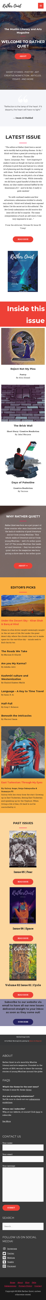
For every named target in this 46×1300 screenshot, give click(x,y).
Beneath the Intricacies (16, 715)
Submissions (10, 1286)
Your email (7, 1154)
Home (12, 1282)
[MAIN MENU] (41, 6)
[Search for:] (23, 1226)
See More (6, 1121)
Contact (38, 1286)
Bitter (28, 1090)
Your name (7, 1143)
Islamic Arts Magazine (35, 1041)
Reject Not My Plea (23, 368)
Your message (8, 1166)
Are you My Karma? (13, 663)
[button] (23, 56)
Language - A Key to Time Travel (22, 691)
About (20, 1282)
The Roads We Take (14, 651)
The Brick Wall (23, 425)
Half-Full (6, 703)
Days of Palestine (23, 482)
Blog (27, 1282)
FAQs (34, 1282)
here (38, 1112)
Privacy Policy (25, 1286)
